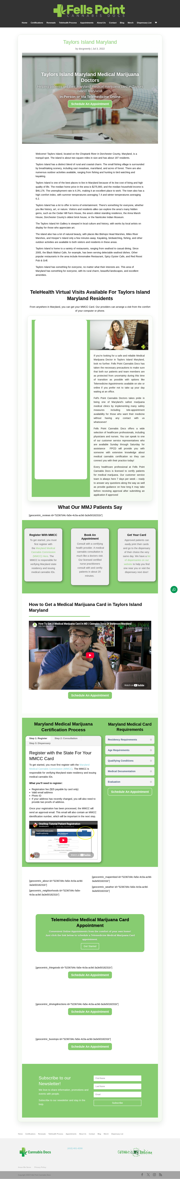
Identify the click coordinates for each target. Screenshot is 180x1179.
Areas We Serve (24, 1167)
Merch (130, 23)
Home (24, 23)
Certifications (37, 23)
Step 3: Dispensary (40, 743)
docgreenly (85, 48)
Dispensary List (144, 23)
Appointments (86, 23)
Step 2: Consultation (66, 738)
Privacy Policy (40, 1167)
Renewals (51, 23)
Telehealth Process (68, 23)
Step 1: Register (38, 738)
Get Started (90, 946)
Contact (112, 23)
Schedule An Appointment (90, 104)
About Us (101, 23)
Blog (122, 23)
